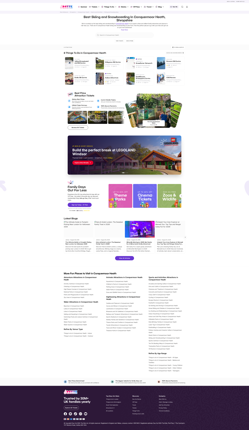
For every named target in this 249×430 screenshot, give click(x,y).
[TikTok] (75, 414)
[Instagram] (80, 414)
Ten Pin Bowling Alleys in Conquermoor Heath (163, 343)
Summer (84, 7)
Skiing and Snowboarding (111, 12)
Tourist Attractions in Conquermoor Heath (119, 325)
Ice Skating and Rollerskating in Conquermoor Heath (165, 311)
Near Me (175, 7)
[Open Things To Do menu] (116, 7)
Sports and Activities (96, 12)
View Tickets (119, 40)
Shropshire (73, 12)
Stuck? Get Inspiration (112, 405)
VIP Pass (136, 7)
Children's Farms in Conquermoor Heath (119, 284)
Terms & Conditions (164, 411)
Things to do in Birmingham (113, 402)
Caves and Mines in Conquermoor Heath (119, 306)
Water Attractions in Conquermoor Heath (81, 302)
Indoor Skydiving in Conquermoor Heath (161, 314)
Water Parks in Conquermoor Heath (75, 322)
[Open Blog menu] (163, 7)
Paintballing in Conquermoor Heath (160, 327)
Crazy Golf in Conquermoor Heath (159, 294)
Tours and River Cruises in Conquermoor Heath (121, 328)
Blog (160, 7)
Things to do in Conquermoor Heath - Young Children (165, 365)
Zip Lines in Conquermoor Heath (74, 297)
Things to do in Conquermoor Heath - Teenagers (164, 370)
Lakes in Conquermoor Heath (73, 308)
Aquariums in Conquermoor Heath (117, 281)
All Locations (109, 411)
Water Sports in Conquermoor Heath (75, 324)
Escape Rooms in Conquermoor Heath (161, 300)
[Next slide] (181, 196)
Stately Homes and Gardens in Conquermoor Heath (122, 319)
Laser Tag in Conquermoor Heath (159, 324)
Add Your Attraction (164, 405)
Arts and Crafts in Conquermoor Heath (161, 286)
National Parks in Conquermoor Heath (76, 292)
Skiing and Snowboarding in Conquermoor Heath (164, 338)
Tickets (94, 7)
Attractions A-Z (110, 408)
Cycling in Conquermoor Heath (158, 297)
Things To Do (109, 7)
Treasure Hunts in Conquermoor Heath (118, 330)
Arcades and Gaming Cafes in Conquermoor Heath (165, 284)
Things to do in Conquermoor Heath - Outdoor (78, 336)
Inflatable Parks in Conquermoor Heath (161, 319)
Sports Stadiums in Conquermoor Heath (118, 317)
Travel (149, 7)
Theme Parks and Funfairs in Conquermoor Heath (122, 322)
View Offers (129, 40)
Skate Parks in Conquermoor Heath (160, 335)
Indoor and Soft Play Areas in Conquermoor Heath (164, 316)
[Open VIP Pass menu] (141, 7)
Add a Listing (231, 1)
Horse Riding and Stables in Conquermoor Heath (164, 308)
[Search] (182, 7)
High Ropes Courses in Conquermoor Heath (77, 289)
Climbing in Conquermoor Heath (74, 286)
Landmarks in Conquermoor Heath (117, 308)
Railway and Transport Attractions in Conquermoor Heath (124, 314)
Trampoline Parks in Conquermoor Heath (161, 346)
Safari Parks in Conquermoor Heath (117, 289)
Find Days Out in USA (138, 413)
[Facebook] (65, 414)
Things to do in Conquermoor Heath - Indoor (78, 333)
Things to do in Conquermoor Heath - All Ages (163, 357)
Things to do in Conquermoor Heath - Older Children (165, 368)
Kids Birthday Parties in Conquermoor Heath (163, 322)
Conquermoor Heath (83, 12)
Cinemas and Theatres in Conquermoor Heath (163, 289)
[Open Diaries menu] (128, 7)
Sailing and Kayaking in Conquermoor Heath (78, 314)
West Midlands (64, 12)
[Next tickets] (124, 117)
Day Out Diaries (136, 399)
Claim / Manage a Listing (165, 402)
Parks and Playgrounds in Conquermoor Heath (78, 294)
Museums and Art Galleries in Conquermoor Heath (122, 311)
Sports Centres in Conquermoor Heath (161, 340)
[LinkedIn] (70, 414)
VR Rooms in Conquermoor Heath (159, 349)
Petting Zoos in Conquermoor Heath (117, 287)
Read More (124, 30)
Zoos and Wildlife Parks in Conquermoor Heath (121, 292)
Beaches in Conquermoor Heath (74, 306)
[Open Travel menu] (153, 7)
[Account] (187, 7)
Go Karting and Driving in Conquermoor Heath (163, 305)
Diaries (123, 7)
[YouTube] (85, 414)
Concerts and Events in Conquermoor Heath (163, 292)
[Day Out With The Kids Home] (66, 7)
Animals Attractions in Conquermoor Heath (124, 277)
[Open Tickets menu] (99, 7)
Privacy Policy (163, 408)
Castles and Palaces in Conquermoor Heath (120, 303)
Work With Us (240, 1)
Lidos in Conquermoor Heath (73, 311)
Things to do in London (112, 399)
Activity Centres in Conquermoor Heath (76, 284)
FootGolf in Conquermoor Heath (159, 303)
